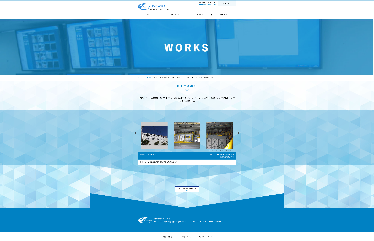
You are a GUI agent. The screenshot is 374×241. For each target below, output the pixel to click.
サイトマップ (186, 237)
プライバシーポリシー (206, 237)
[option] (187, 47)
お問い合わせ (167, 237)
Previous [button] (98, 58)
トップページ (142, 77)
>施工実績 (149, 77)
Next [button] (276, 58)
